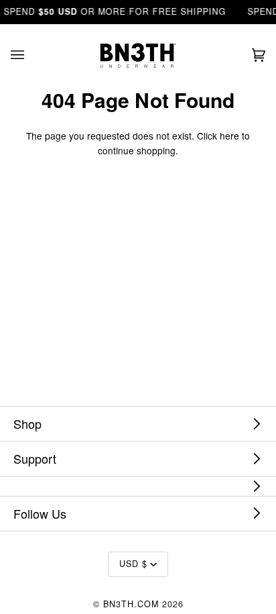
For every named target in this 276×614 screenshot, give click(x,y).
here (229, 135)
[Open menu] (31, 55)
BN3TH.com (131, 604)
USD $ (133, 564)
